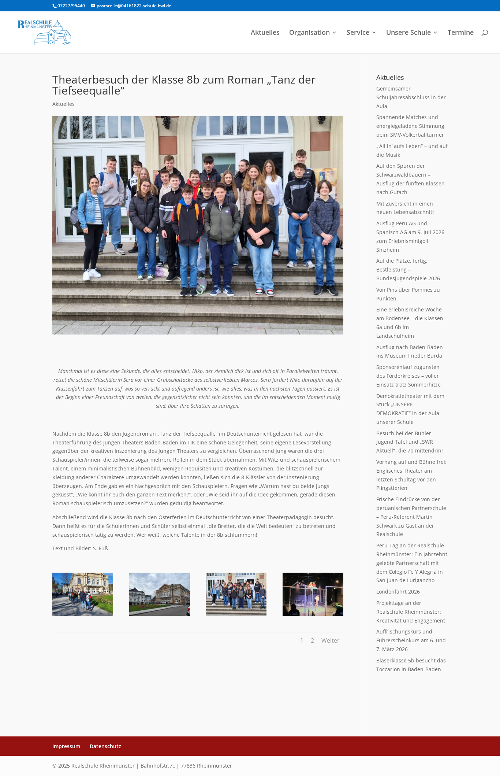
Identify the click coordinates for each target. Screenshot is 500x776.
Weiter (330, 640)
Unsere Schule (408, 33)
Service (358, 33)
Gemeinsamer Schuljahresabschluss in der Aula (411, 97)
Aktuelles (265, 33)
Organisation (309, 33)
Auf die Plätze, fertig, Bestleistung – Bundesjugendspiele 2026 (408, 269)
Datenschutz (105, 746)
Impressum (66, 746)
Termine (461, 33)
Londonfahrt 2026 (398, 591)
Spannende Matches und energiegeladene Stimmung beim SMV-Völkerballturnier (410, 126)
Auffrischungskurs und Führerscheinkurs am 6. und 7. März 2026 (411, 640)
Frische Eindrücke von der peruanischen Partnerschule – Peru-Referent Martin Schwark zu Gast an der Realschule (411, 516)
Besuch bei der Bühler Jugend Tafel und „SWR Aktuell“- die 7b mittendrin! (409, 442)
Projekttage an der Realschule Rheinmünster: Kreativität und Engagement (410, 611)
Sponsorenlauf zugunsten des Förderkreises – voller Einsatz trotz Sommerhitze (408, 375)
